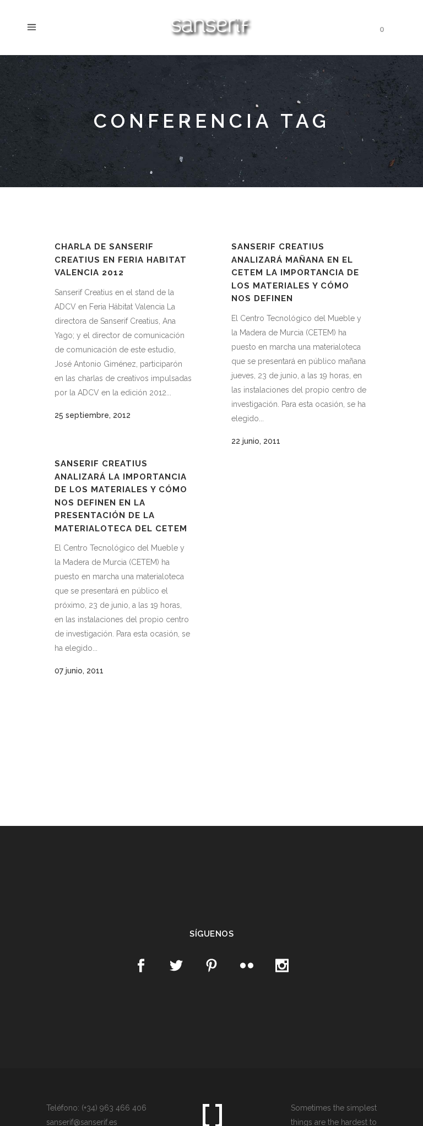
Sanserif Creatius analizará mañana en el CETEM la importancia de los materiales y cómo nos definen (295, 272)
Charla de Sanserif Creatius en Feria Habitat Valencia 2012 (121, 260)
